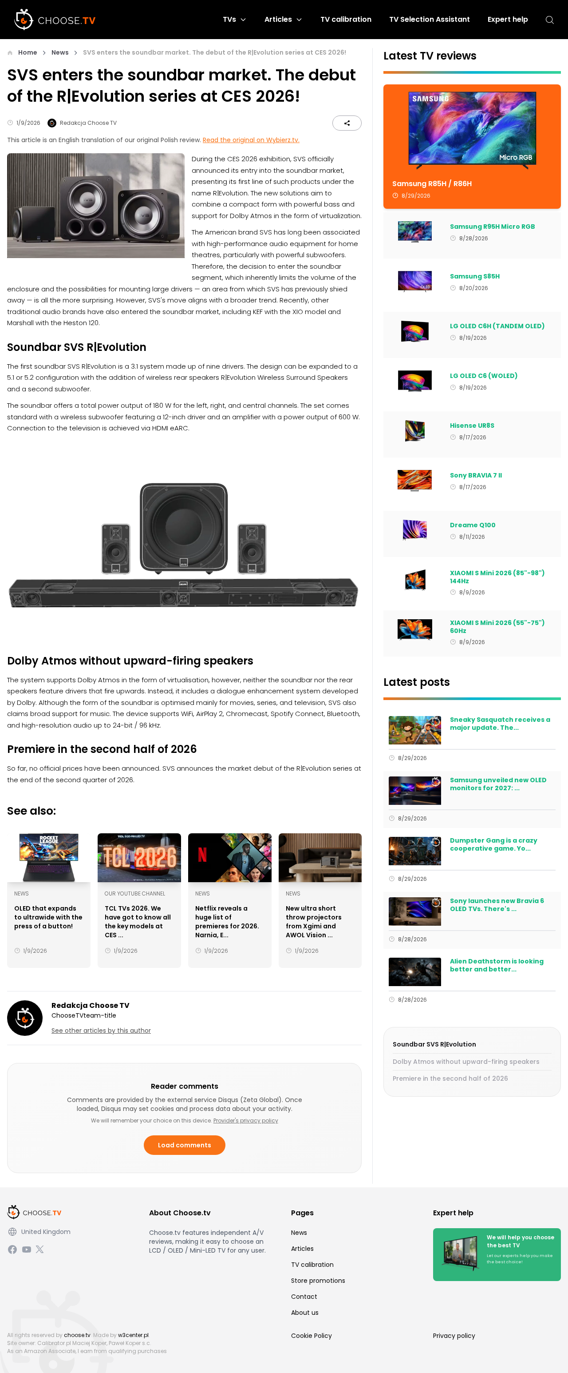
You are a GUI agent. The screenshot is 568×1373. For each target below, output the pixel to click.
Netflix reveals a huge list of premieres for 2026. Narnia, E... (227, 921)
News (60, 52)
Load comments (184, 1145)
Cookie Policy (311, 1335)
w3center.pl (133, 1335)
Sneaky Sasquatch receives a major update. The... (500, 724)
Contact (304, 1296)
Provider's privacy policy (245, 1120)
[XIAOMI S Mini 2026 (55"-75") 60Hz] (414, 630)
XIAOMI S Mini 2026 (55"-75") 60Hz (497, 627)
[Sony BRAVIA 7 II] (414, 480)
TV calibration (345, 19)
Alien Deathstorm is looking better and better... (497, 965)
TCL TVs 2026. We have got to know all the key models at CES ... (138, 921)
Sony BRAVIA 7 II (476, 476)
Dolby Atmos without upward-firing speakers (466, 1061)
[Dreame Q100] (414, 530)
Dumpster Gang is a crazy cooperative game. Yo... (493, 844)
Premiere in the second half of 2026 (450, 1078)
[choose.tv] (58, 19)
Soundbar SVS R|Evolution (434, 1044)
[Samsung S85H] (414, 281)
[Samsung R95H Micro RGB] (414, 232)
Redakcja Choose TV (88, 123)
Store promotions (318, 1280)
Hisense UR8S (472, 426)
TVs (229, 19)
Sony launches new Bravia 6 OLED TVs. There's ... (497, 905)
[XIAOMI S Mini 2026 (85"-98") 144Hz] (414, 580)
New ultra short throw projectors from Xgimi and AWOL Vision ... (314, 921)
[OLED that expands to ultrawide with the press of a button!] (49, 857)
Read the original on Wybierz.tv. (251, 139)
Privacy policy (454, 1335)
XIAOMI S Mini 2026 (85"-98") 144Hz (497, 577)
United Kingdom (46, 1231)
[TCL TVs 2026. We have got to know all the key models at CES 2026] (139, 857)
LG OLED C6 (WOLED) (484, 376)
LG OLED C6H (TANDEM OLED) (497, 326)
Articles (278, 19)
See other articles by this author (101, 1030)
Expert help (508, 19)
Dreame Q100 (473, 525)
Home (27, 52)
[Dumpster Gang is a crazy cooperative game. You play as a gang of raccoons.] (415, 851)
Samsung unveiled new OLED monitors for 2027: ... (498, 784)
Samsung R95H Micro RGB (492, 227)
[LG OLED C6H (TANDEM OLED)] (414, 331)
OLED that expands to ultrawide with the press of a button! (48, 917)
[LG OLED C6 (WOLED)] (414, 381)
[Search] (550, 20)
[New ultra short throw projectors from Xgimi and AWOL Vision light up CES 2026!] (320, 857)
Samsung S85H (475, 277)
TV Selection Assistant (429, 19)
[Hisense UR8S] (414, 431)
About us (305, 1312)
